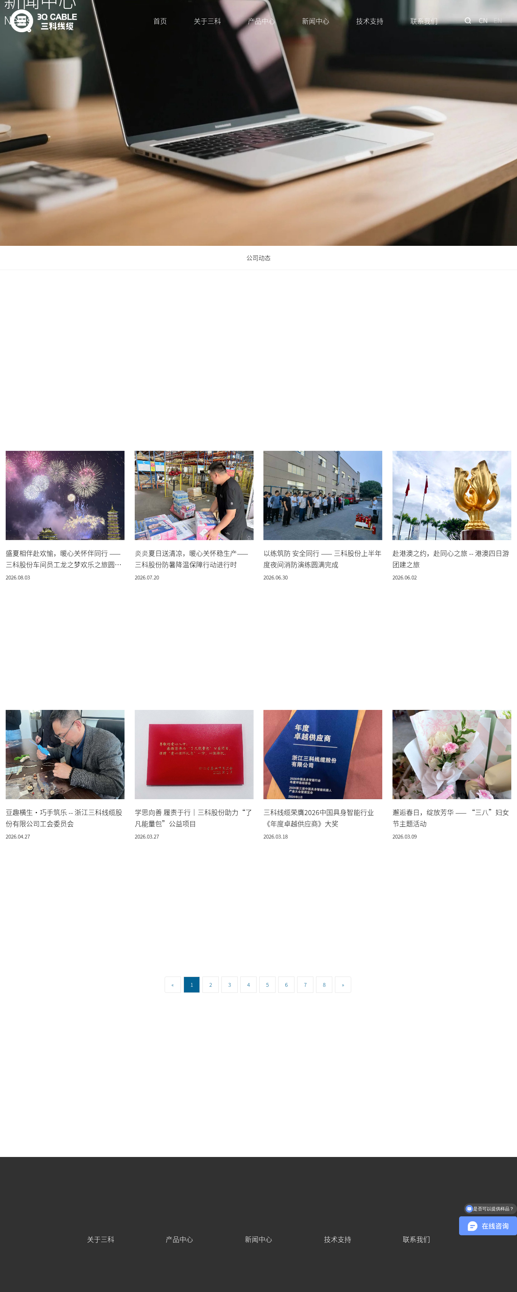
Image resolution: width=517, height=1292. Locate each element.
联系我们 (424, 20)
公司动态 (258, 257)
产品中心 (261, 20)
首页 (160, 20)
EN (498, 20)
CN (483, 20)
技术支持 (369, 20)
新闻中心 (315, 20)
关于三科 (207, 20)
